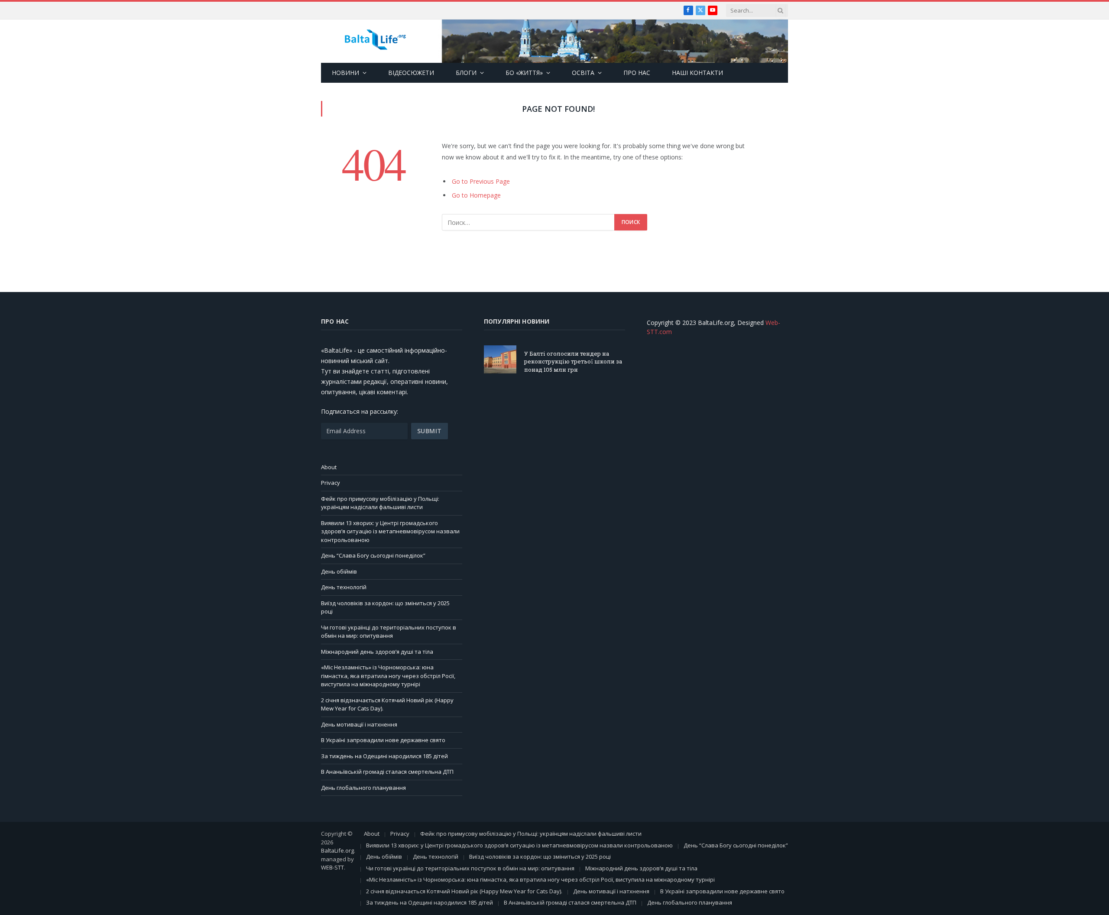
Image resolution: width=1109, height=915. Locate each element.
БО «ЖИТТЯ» (524, 72)
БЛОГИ (466, 72)
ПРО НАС (636, 72)
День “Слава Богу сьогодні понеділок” (373, 555)
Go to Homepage (476, 195)
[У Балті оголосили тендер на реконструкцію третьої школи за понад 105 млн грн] (500, 359)
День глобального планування (363, 788)
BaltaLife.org (337, 850)
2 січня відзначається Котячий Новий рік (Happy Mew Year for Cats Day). (464, 891)
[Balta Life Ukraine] (375, 41)
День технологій (343, 587)
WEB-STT (332, 867)
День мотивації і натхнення (359, 724)
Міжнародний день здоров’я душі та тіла (377, 651)
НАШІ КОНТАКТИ (697, 72)
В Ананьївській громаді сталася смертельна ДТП (387, 771)
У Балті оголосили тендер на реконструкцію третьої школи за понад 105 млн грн (573, 361)
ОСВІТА (583, 72)
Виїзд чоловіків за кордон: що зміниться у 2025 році (540, 856)
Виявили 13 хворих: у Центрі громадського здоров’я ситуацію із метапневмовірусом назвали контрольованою (390, 531)
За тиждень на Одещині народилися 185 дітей (384, 756)
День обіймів (339, 571)
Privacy (330, 483)
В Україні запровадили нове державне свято (383, 740)
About (329, 467)
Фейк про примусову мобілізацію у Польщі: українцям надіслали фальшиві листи (380, 503)
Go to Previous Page (481, 181)
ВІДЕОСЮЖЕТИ (411, 72)
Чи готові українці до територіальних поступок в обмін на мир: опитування (388, 631)
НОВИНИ (345, 72)
